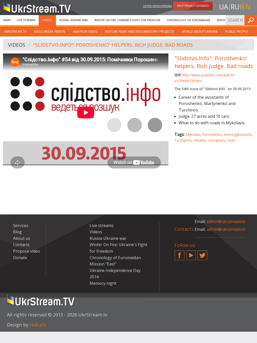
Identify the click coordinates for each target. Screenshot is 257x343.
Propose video (26, 251)
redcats (38, 325)
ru (234, 6)
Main (6, 20)
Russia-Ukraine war (73, 20)
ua (223, 6)
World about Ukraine (200, 31)
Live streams (26, 20)
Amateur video (85, 31)
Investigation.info (238, 134)
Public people (236, 31)
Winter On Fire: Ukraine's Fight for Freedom (127, 20)
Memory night (103, 283)
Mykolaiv (193, 134)
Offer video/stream (157, 6)
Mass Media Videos (49, 31)
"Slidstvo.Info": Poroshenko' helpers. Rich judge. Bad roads (113, 44)
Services (223, 20)
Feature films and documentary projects (139, 31)
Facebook (179, 253)
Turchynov (182, 140)
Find (251, 20)
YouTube (191, 253)
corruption (216, 140)
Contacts (21, 244)
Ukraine (200, 140)
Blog (17, 232)
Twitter (203, 253)
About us (21, 238)
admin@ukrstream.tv (226, 229)
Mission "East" (103, 264)
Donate (20, 257)
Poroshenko (212, 134)
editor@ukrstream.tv (226, 221)
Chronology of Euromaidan (188, 20)
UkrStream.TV (15, 31)
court (231, 140)
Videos (47, 20)
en (246, 6)
